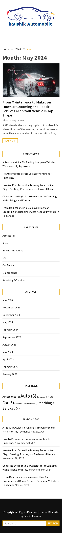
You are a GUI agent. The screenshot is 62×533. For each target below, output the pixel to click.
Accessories (9, 235)
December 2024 (11, 315)
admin (5, 120)
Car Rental (8, 265)
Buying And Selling (12, 250)
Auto (5, 243)
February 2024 (10, 329)
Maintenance (9, 272)
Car (4, 257)
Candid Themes (32, 516)
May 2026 (7, 300)
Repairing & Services (13, 280)
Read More (10, 140)
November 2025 (11, 307)
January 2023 (9, 374)
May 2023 (7, 352)
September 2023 (11, 337)
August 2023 (9, 344)
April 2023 (8, 359)
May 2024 (7, 322)
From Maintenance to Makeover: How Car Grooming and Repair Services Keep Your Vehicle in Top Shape (27, 108)
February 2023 (10, 366)
